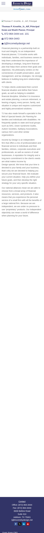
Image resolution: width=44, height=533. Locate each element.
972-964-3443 (11, 38)
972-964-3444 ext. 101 (16, 33)
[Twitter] (19, 523)
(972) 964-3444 (25, 505)
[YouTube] (27, 523)
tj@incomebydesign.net (17, 43)
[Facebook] (15, 523)
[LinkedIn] (23, 523)
